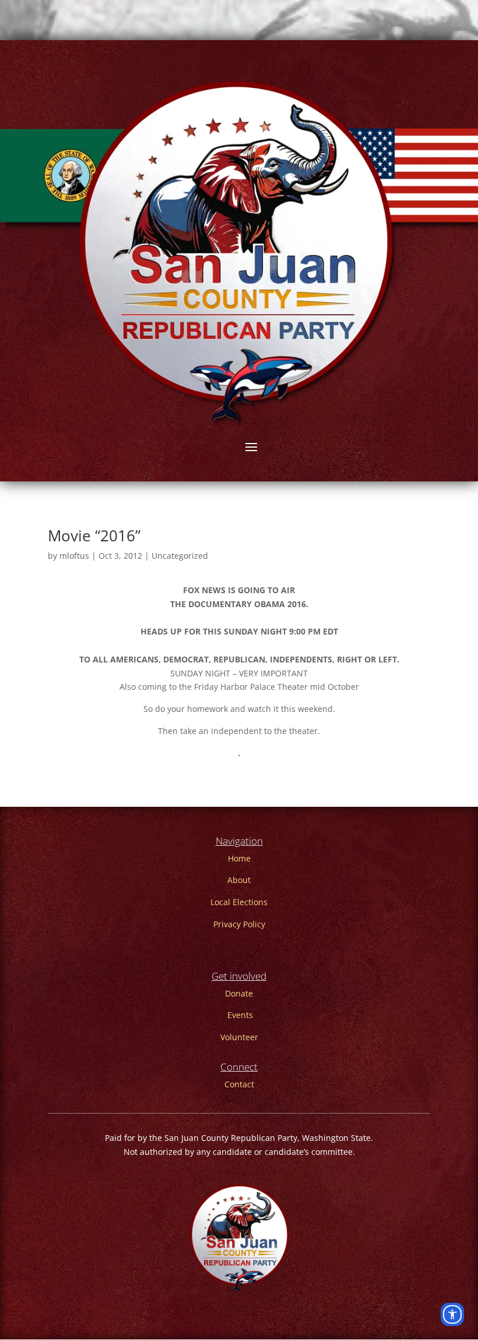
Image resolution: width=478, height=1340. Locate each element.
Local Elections (239, 901)
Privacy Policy (239, 924)
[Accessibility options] (452, 1314)
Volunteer (239, 1037)
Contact (239, 1084)
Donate (239, 993)
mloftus (74, 555)
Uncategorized (180, 555)
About (239, 879)
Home (239, 858)
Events (240, 1014)
